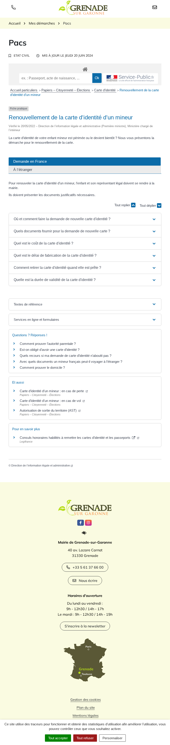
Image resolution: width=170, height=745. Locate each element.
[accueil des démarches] (85, 68)
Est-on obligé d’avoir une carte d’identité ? (49, 349)
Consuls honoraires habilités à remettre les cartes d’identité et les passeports (75, 437)
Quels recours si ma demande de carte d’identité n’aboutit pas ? (65, 355)
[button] (85, 219)
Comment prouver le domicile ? (42, 367)
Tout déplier (148, 204)
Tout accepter (58, 738)
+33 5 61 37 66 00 (88, 567)
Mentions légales (86, 715)
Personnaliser (112, 738)
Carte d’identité (105, 90)
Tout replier (122, 205)
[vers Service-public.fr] (130, 78)
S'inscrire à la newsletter (85, 626)
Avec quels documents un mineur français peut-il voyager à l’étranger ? (71, 361)
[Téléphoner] (14, 7)
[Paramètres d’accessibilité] (85, 533)
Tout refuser (85, 738)
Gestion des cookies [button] (85, 699)
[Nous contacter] (155, 7)
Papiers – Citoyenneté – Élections (66, 90)
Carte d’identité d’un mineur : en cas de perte (52, 391)
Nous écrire (88, 580)
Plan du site (86, 707)
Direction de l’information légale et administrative (40, 465)
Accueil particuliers (24, 90)
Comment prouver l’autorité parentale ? (48, 344)
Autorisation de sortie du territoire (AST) (48, 410)
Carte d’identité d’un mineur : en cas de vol (51, 401)
